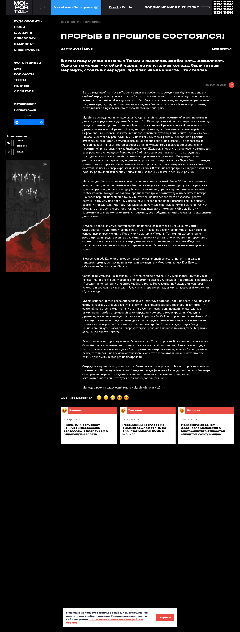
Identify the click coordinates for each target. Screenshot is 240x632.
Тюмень (135, 410)
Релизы (21, 85)
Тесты (20, 80)
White (127, 7)
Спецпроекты (27, 49)
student (22, 146)
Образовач (25, 38)
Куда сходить (28, 21)
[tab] (29, 103)
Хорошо (165, 617)
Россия (75, 410)
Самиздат (24, 44)
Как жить (23, 32)
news (20, 140)
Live (17, 68)
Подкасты (24, 74)
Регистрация (25, 109)
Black (114, 7)
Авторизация (25, 103)
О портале (24, 91)
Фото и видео (27, 62)
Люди (19, 26)
